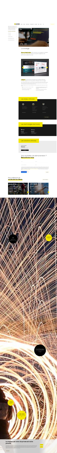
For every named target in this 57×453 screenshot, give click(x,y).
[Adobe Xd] (34, 184)
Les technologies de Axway (11, 38)
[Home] (17, 24)
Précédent (23, 67)
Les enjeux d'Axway (10, 36)
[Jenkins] (12, 184)
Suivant (47, 67)
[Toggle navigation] (43, 24)
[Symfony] (13, 184)
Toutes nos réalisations (45, 179)
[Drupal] (20, 29)
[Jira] (15, 184)
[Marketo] (21, 29)
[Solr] (33, 184)
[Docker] (9, 184)
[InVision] (36, 184)
